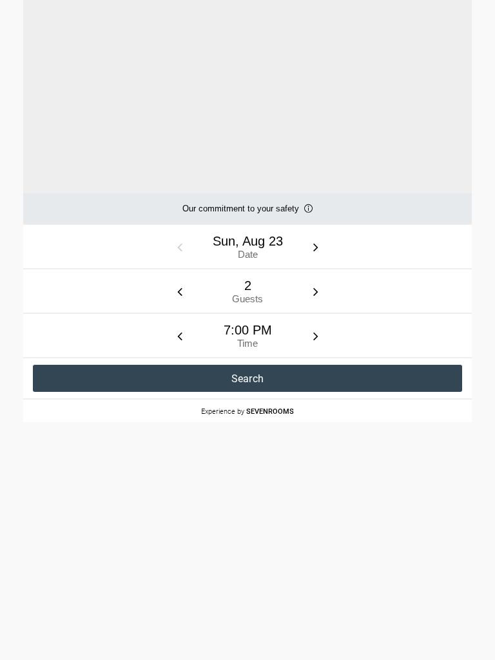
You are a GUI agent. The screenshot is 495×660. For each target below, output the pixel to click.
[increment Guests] (316, 291)
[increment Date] (316, 247)
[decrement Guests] (180, 291)
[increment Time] (316, 336)
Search (247, 379)
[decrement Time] (180, 336)
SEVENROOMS (270, 411)
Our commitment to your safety (240, 214)
